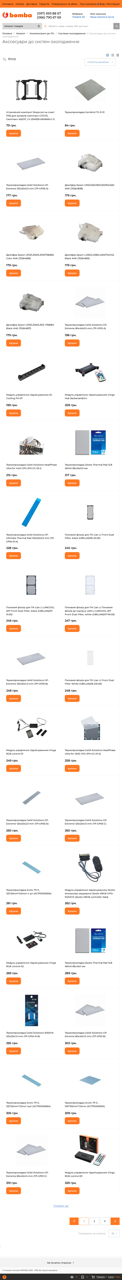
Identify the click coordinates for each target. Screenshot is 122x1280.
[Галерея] (113, 55)
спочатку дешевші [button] (98, 62)
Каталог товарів (13, 26)
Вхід (102, 4)
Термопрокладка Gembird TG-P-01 (85, 112)
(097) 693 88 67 (49, 13)
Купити (13, 133)
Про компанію (88, 4)
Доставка (31, 4)
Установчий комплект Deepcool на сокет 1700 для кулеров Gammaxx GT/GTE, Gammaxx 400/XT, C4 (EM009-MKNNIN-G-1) (30, 116)
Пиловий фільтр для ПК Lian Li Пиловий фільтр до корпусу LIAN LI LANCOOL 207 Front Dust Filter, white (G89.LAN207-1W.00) (90, 611)
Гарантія (44, 4)
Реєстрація (113, 4)
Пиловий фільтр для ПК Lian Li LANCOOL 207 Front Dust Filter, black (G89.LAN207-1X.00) (30, 611)
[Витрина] (107, 55)
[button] (9, 58)
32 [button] (113, 1233)
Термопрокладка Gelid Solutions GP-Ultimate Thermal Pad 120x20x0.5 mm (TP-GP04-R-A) (30, 538)
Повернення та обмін (65, 4)
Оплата (20, 4)
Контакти (7, 4)
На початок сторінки (59, 1262)
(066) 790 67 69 (49, 17)
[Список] (118, 55)
